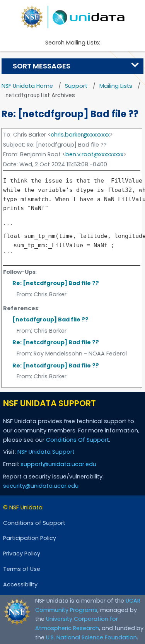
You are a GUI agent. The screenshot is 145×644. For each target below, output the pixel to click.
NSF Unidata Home (27, 86)
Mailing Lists (115, 86)
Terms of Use (21, 569)
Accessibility (20, 584)
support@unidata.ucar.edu (58, 464)
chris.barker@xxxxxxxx (80, 134)
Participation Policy (29, 538)
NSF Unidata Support (46, 452)
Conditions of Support (34, 523)
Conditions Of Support (77, 440)
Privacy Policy (21, 553)
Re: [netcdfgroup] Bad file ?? (55, 283)
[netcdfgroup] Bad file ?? (50, 319)
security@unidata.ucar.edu (40, 486)
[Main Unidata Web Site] (72, 17)
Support (76, 86)
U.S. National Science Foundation (91, 637)
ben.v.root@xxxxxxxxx (94, 154)
